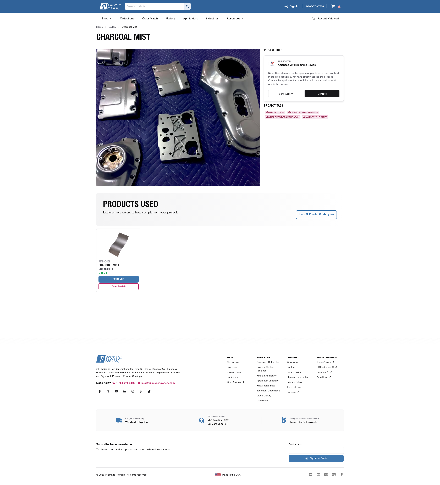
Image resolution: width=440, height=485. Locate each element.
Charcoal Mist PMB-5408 (304, 112)
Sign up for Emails (318, 458)
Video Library (264, 396)
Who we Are (293, 362)
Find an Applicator (267, 376)
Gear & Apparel (235, 382)
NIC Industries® (325, 367)
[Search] (187, 6)
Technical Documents (268, 391)
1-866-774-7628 (125, 383)
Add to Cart (118, 279)
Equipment (233, 377)
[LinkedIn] (124, 391)
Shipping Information (298, 377)
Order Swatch (118, 286)
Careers (291, 392)
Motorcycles (276, 112)
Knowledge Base (266, 386)
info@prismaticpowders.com (158, 383)
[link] (129, 27)
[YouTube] (116, 391)
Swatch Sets (234, 372)
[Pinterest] (141, 391)
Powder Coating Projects (265, 369)
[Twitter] (107, 391)
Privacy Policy (294, 382)
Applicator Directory (267, 381)
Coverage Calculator (268, 362)
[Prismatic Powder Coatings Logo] (110, 6)
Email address (295, 444)
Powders (231, 367)
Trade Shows (324, 362)
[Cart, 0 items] (335, 6)
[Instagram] (132, 391)
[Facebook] (99, 391)
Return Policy (294, 372)
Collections (233, 362)
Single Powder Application (283, 117)
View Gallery (286, 93)
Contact (322, 93)
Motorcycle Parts (316, 117)
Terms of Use (294, 387)
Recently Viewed (328, 18)
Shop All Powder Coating (314, 214)
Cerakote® (322, 372)
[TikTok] (149, 391)
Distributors (263, 401)
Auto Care (322, 377)
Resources (233, 18)
